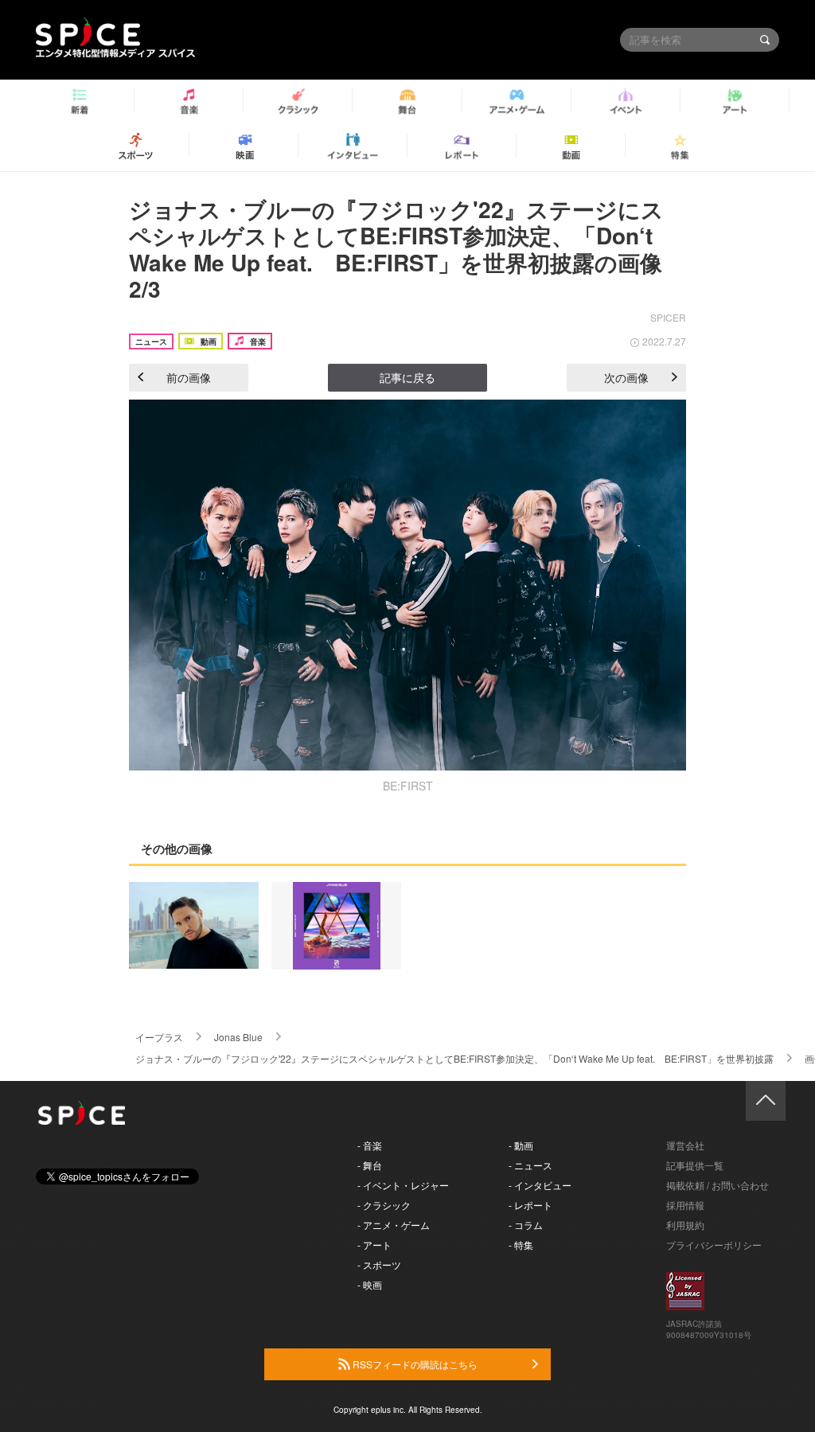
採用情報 (685, 1205)
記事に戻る (407, 377)
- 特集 (521, 1244)
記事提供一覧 (694, 1165)
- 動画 (521, 1145)
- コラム (526, 1224)
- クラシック (384, 1205)
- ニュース (530, 1165)
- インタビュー (540, 1185)
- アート (374, 1244)
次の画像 (626, 377)
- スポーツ (379, 1264)
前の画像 (188, 377)
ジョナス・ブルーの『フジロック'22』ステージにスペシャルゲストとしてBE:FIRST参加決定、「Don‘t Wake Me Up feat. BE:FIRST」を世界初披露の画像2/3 (396, 249)
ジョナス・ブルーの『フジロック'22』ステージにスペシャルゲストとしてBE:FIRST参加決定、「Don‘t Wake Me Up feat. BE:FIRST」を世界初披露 (454, 1058)
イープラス (159, 1037)
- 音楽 (369, 1145)
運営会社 (685, 1145)
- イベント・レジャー (403, 1185)
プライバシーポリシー (714, 1244)
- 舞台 (369, 1165)
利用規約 (685, 1224)
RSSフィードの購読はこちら (414, 1364)
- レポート (530, 1205)
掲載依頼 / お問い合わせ (717, 1185)
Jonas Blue (238, 1037)
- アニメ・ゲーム (393, 1224)
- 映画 (369, 1284)
